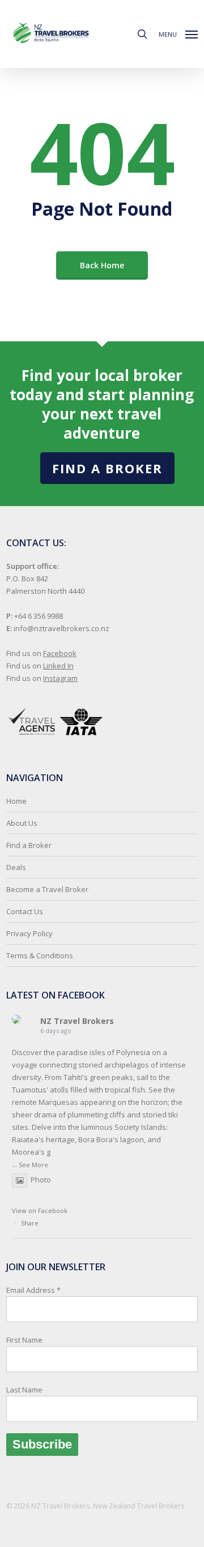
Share (30, 1223)
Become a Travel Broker (47, 889)
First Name (24, 1340)
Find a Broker (107, 468)
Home (16, 801)
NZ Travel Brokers (77, 1020)
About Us (21, 823)
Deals (16, 867)
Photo (41, 1180)
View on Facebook (39, 1210)
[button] (178, 33)
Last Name (24, 1390)
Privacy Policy (29, 933)
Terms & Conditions (39, 955)
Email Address (33, 1340)
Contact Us (24, 911)
